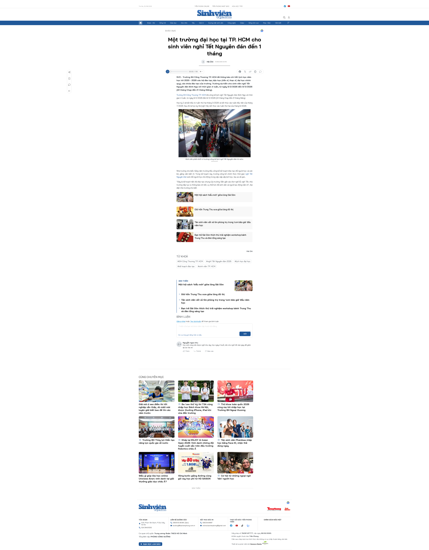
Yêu (193, 23)
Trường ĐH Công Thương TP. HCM (191, 95)
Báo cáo (210, 351)
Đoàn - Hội (151, 23)
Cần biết (278, 23)
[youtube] (289, 6)
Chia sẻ (69, 72)
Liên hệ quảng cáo (178, 520)
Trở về (69, 91)
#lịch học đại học (242, 261)
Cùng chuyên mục (151, 377)
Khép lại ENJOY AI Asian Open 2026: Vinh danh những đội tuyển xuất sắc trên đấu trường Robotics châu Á (196, 444)
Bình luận (69, 85)
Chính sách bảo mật (272, 520)
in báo (255, 71)
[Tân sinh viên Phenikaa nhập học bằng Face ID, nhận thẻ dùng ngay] (235, 427)
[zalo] (249, 526)
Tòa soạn (143, 520)
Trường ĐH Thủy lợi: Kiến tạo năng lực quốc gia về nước (157, 441)
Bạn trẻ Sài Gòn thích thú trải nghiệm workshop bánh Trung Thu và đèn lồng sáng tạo (220, 236)
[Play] (167, 71)
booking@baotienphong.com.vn (184, 526)
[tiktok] (243, 525)
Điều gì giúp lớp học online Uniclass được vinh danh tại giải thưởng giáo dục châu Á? (156, 478)
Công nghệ (232, 23)
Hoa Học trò (237, 6)
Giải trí (201, 23)
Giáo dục (173, 23)
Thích (187, 351)
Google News (262, 30)
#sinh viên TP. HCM (206, 266)
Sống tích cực (254, 23)
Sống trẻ (162, 23)
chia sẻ (240, 71)
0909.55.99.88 (178, 523)
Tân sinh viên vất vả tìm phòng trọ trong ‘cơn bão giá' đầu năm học (223, 224)
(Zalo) (187, 523)
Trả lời (198, 351)
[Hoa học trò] (287, 509)
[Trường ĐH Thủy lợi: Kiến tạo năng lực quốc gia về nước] (157, 427)
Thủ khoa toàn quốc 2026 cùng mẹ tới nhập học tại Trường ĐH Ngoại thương (233, 407)
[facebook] (285, 6)
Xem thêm (288, 23)
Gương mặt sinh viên (215, 23)
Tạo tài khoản (195, 321)
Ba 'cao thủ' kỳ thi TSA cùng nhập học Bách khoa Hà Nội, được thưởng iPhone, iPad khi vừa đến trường (195, 408)
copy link (250, 71)
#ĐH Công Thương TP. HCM (190, 261)
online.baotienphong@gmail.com (214, 526)
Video (242, 23)
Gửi (245, 334)
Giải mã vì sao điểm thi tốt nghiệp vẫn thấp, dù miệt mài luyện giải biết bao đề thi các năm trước (155, 408)
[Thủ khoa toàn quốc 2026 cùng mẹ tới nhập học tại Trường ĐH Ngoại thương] (235, 391)
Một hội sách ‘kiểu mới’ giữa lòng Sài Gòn (215, 194)
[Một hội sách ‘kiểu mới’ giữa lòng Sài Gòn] (185, 197)
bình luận (260, 71)
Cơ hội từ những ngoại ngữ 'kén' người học (234, 477)
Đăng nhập (181, 321)
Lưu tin (69, 78)
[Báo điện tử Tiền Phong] (274, 509)
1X (200, 72)
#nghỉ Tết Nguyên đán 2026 (218, 261)
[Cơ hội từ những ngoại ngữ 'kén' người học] (235, 462)
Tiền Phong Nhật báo (220, 6)
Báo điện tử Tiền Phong (214, 14)
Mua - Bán (267, 23)
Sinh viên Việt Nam (152, 507)
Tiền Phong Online (202, 6)
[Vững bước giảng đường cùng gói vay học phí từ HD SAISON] (196, 462)
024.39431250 (146, 528)
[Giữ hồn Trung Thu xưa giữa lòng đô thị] (185, 212)
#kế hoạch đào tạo (186, 266)
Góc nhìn (184, 23)
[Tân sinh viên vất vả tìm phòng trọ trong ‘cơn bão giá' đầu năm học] (185, 224)
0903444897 (207, 523)
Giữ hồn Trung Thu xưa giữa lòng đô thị (214, 209)
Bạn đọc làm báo (151, 544)
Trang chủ (140, 23)
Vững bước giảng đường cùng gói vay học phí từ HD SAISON (194, 477)
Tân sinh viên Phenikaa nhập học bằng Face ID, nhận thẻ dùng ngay (234, 443)
